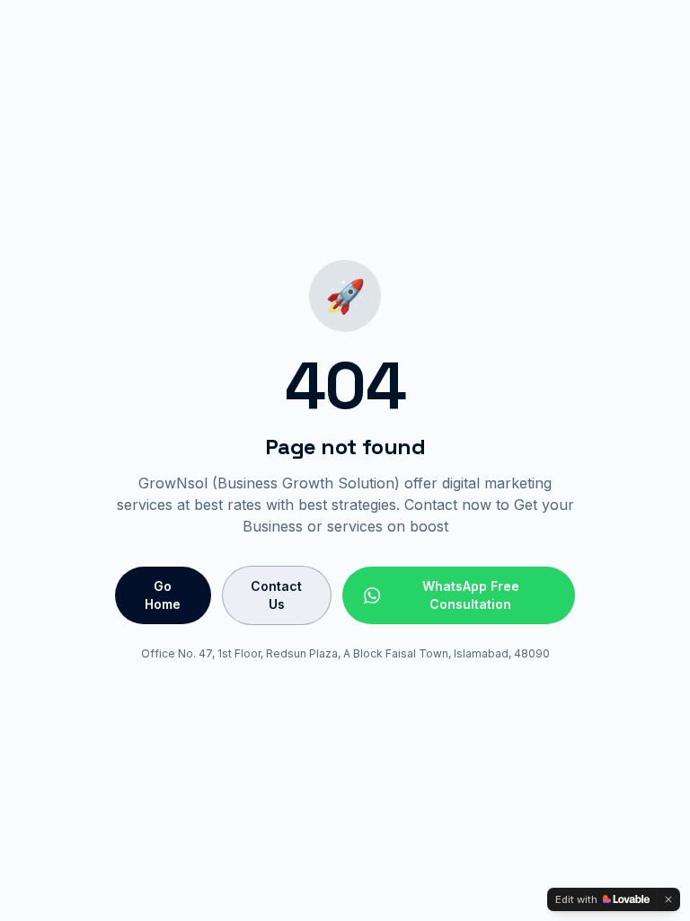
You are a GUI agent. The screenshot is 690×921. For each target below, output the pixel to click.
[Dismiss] (668, 899)
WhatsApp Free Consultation (470, 595)
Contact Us (276, 595)
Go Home (163, 595)
